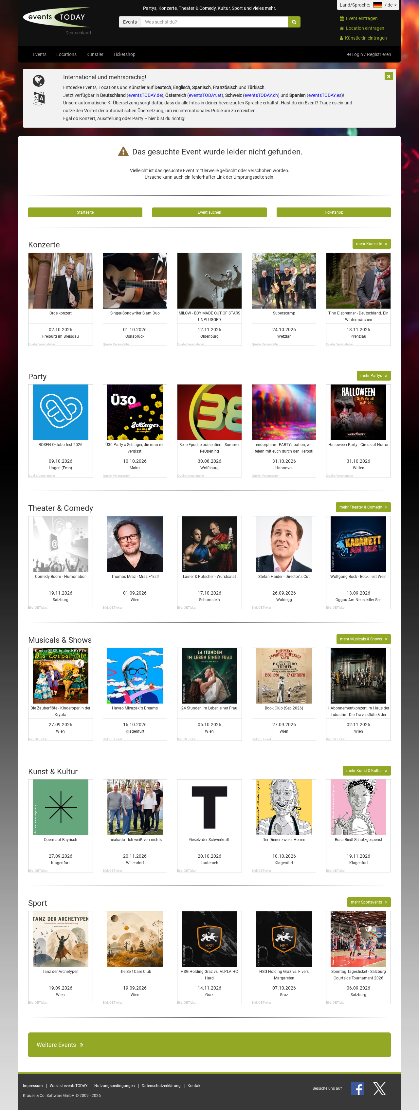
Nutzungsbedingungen (114, 1085)
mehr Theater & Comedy (362, 507)
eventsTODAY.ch (261, 95)
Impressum (33, 1085)
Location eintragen (364, 28)
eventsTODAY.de (145, 95)
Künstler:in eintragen (365, 38)
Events (39, 54)
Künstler (94, 54)
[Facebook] (358, 1088)
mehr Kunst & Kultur (365, 770)
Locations (66, 54)
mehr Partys (372, 375)
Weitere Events (58, 1044)
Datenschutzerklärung (161, 1085)
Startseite (85, 212)
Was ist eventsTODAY (68, 1085)
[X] (380, 1088)
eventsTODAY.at (205, 95)
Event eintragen (361, 18)
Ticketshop (124, 54)
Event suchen (209, 212)
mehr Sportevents (368, 902)
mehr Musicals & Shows (362, 639)
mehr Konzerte (370, 244)
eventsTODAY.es (324, 95)
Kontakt (195, 1085)
